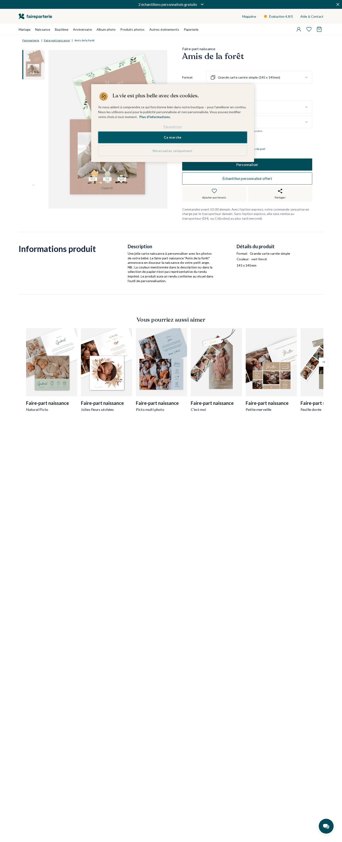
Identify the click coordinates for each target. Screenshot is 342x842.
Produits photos (132, 29)
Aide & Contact (311, 16)
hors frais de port (254, 149)
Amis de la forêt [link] (84, 40)
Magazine (249, 16)
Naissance (42, 29)
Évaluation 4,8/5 (281, 16)
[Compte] (299, 29)
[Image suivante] (33, 185)
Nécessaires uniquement (172, 151)
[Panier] (319, 29)
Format (187, 77)
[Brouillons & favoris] (309, 29)
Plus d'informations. (155, 117)
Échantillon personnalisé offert (247, 178)
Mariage (24, 29)
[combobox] (259, 77)
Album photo (106, 29)
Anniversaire (82, 29)
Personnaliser (247, 164)
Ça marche (172, 137)
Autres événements (164, 29)
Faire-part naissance (57, 40)
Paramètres (172, 127)
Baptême (61, 29)
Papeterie (191, 29)
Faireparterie (30, 40)
